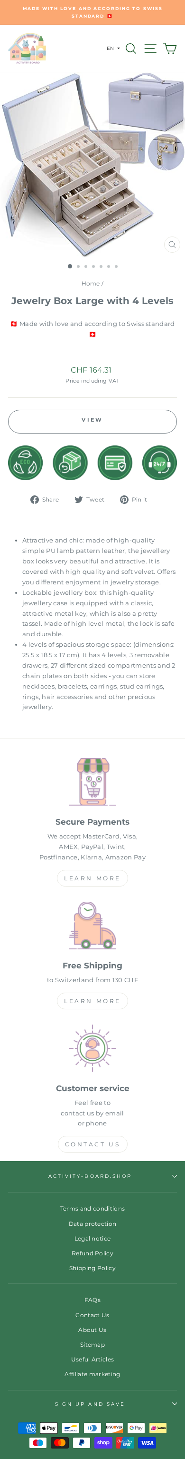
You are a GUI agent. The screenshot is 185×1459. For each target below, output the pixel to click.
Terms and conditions (92, 1208)
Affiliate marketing (92, 1374)
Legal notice (92, 1238)
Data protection (93, 1223)
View (92, 419)
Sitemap (92, 1344)
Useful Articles (92, 1359)
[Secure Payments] (92, 783)
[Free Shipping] (92, 927)
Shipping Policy (92, 1268)
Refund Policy (92, 1253)
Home (91, 283)
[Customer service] (92, 1050)
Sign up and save (90, 1404)
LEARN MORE (92, 878)
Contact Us (92, 1144)
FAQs (92, 1299)
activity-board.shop (90, 1176)
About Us (92, 1329)
